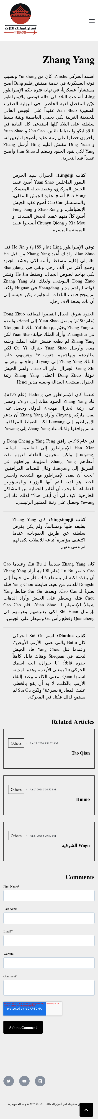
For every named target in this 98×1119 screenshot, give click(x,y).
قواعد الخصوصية (18, 1104)
